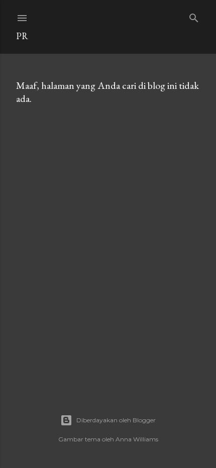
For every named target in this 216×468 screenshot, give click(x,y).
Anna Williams (137, 439)
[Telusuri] (194, 16)
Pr (22, 36)
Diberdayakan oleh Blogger (116, 420)
